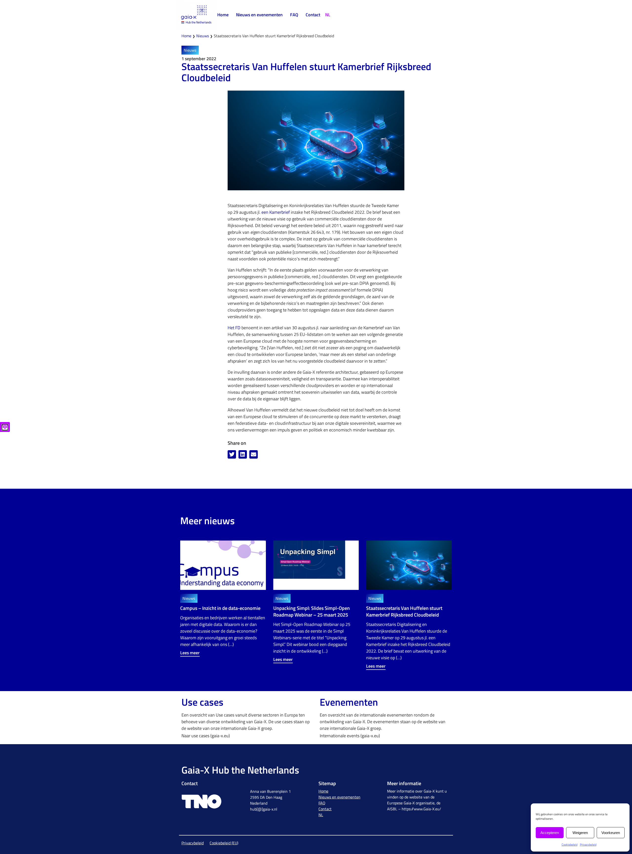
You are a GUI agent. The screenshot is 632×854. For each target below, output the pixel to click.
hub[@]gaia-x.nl (263, 809)
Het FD (234, 327)
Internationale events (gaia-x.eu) (350, 735)
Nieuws (202, 36)
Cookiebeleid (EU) (224, 843)
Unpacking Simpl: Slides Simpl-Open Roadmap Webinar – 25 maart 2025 (311, 611)
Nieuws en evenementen (259, 14)
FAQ (294, 14)
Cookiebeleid (569, 844)
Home (223, 14)
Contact (313, 14)
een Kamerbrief (275, 212)
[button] (232, 454)
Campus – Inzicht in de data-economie (220, 608)
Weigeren (580, 833)
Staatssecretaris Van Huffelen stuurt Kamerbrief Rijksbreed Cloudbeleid (404, 611)
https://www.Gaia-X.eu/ (421, 809)
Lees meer (190, 652)
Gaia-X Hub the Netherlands (240, 769)
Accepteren (549, 833)
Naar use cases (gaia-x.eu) (205, 735)
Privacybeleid (588, 844)
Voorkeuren (610, 833)
